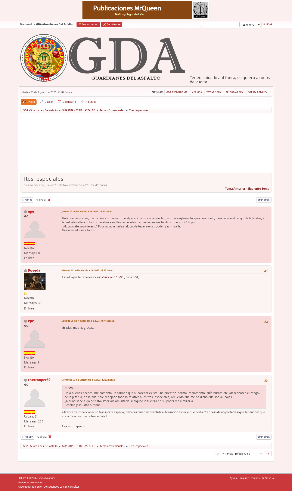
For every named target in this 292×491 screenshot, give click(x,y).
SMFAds (22, 482)
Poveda (34, 270)
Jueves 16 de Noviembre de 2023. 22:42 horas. (87, 211)
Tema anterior (235, 189)
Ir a (217, 453)
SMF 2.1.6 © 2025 (27, 478)
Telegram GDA (234, 92)
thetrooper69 (39, 379)
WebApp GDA (213, 92)
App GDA (197, 92)
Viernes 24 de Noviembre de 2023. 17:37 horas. (88, 270)
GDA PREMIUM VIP (176, 92)
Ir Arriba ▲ (268, 477)
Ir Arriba (27, 436)
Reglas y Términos (250, 477)
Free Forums (36, 482)
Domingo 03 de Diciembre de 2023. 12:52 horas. (88, 379)
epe (31, 211)
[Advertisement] (146, 145)
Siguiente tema (258, 189)
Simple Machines (46, 478)
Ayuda (233, 477)
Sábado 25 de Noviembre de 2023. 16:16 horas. (88, 320)
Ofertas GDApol (258, 92)
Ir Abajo (27, 199)
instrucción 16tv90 (111, 277)
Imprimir (264, 199)
